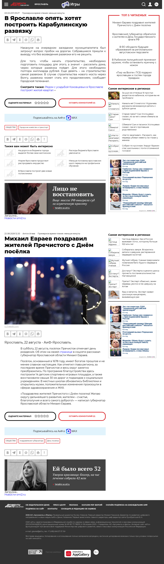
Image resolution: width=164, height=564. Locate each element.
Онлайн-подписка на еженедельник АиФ (127, 505)
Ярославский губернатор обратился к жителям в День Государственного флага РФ (134, 37)
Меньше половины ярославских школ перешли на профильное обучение (85, 163)
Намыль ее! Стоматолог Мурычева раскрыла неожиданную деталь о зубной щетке (139, 106)
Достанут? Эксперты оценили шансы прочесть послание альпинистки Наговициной (140, 273)
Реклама (73, 505)
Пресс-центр (59, 505)
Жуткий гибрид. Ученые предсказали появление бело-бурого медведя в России (140, 262)
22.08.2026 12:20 (12, 233)
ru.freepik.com (11, 326)
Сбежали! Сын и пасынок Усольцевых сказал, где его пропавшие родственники (141, 127)
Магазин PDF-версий (92, 505)
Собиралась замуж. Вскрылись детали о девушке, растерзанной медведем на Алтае (138, 252)
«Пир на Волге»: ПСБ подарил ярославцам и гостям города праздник (134, 75)
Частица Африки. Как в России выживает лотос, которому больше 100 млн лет (139, 241)
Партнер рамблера (53, 552)
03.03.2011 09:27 (12, 13)
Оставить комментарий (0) (82, 103)
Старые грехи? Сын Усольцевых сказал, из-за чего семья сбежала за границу (140, 116)
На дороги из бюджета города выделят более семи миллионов (34, 151)
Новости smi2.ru (15, 218)
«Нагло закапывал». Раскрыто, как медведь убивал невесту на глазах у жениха (140, 137)
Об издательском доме (37, 505)
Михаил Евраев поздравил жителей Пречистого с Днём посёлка (134, 24)
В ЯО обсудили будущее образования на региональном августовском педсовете (134, 50)
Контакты (52, 509)
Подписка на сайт (35, 509)
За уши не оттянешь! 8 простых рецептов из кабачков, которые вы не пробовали (140, 95)
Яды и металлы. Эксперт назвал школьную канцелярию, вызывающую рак (138, 294)
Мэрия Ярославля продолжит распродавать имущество (33, 161)
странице (66, 351)
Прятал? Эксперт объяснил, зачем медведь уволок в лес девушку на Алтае (139, 284)
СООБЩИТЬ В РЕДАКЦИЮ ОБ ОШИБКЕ (78, 509)
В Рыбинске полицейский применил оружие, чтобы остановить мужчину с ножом (134, 62)
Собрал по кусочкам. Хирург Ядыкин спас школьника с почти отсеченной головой (140, 148)
